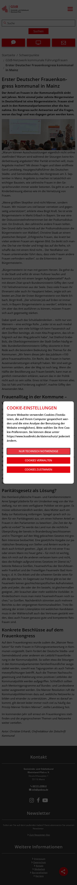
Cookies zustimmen (38, 469)
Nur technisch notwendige (38, 451)
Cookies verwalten (38, 460)
